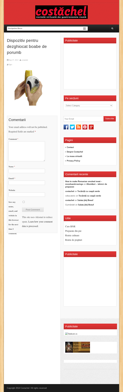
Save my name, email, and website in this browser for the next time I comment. (14, 217)
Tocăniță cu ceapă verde (88, 191)
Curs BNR (70, 226)
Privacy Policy (73, 161)
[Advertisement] (90, 67)
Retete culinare (72, 235)
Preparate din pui (73, 230)
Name (12, 166)
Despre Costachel (75, 152)
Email (12, 178)
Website (12, 190)
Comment (13, 138)
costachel (24, 60)
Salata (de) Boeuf (85, 200)
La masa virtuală (74, 156)
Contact (70, 147)
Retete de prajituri (73, 239)
